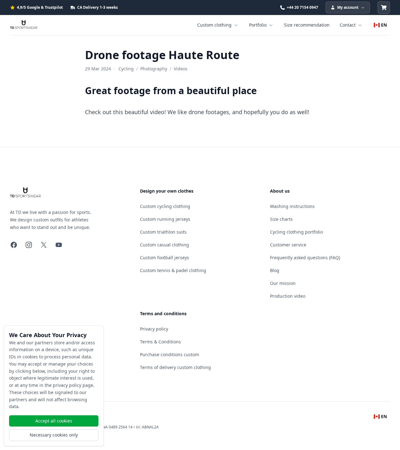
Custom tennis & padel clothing (173, 270)
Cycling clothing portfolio (296, 232)
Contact (348, 25)
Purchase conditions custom (169, 354)
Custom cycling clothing (165, 206)
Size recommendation (307, 25)
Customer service (288, 245)
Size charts (281, 219)
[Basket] (384, 7)
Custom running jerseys (165, 219)
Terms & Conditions (160, 342)
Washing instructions (292, 206)
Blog (274, 270)
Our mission (283, 283)
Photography (153, 69)
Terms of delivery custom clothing (175, 367)
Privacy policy (154, 329)
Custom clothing (214, 25)
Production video (287, 296)
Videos (181, 69)
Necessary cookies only (54, 435)
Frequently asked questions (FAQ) (305, 257)
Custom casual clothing (164, 245)
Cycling (126, 69)
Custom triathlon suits (163, 232)
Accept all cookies (53, 421)
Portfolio (258, 25)
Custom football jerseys (164, 257)
